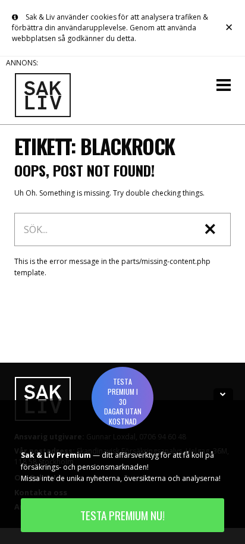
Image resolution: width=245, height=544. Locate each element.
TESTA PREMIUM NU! (122, 515)
